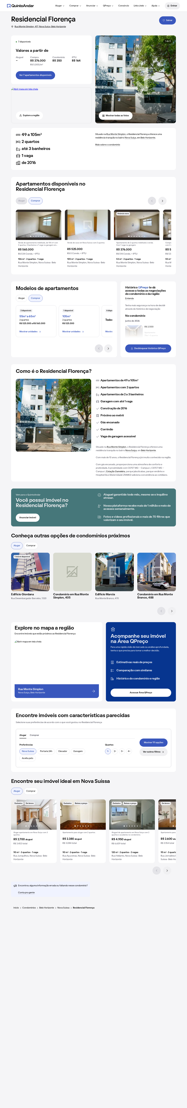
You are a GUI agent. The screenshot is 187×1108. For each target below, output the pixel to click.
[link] (154, 743)
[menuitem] (60, 5)
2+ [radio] (115, 751)
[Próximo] (162, 201)
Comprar (74, 6)
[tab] (22, 735)
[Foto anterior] (21, 225)
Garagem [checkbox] (78, 751)
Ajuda (154, 6)
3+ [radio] (122, 751)
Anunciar (90, 6)
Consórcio (123, 6)
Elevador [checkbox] (62, 751)
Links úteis (139, 6)
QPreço (107, 6)
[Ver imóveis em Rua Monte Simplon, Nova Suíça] (24, 89)
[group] (38, 240)
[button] (38, 240)
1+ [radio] (108, 751)
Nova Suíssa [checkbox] (28, 751)
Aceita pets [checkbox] (27, 758)
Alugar (58, 6)
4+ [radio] (129, 751)
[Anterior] (152, 201)
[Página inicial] (20, 6)
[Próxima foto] (56, 225)
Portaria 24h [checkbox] (46, 751)
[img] (87, 225)
